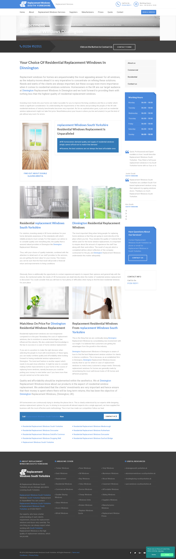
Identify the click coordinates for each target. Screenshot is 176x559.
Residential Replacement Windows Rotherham (92, 430)
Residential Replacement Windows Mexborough (92, 426)
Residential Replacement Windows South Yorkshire (43, 426)
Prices (100, 12)
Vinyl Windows (108, 468)
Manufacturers (88, 12)
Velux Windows (85, 484)
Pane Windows (85, 468)
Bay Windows (84, 479)
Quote (110, 12)
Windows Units (85, 500)
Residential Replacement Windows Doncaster (40, 430)
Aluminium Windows (110, 473)
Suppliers (73, 12)
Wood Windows (108, 479)
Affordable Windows (110, 489)
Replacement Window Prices (110, 514)
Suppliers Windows (109, 500)
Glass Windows (62, 503)
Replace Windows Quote (85, 511)
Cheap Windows (85, 495)
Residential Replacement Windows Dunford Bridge (93, 438)
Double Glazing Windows (61, 496)
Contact (120, 12)
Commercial (133, 70)
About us (131, 63)
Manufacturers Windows (108, 506)
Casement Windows (110, 484)
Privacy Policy (33, 555)
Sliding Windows (108, 495)
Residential (132, 77)
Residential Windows (64, 484)
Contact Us (111, 416)
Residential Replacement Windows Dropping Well (42, 438)
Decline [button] (154, 554)
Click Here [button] (161, 551)
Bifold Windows (62, 513)
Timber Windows (62, 468)
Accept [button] (167, 554)
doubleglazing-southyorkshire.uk (138, 479)
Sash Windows (61, 473)
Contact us (132, 84)
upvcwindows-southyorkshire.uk (138, 484)
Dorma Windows (85, 489)
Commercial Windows (64, 489)
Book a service (149, 12)
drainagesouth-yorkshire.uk (136, 468)
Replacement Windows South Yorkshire (38, 442)
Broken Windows (85, 505)
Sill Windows (84, 473)
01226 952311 (126, 5)
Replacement (61, 479)
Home (22, 12)
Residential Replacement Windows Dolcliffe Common (44, 434)
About (31, 12)
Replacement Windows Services (51, 12)
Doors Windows (62, 508)
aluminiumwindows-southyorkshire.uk (140, 473)
